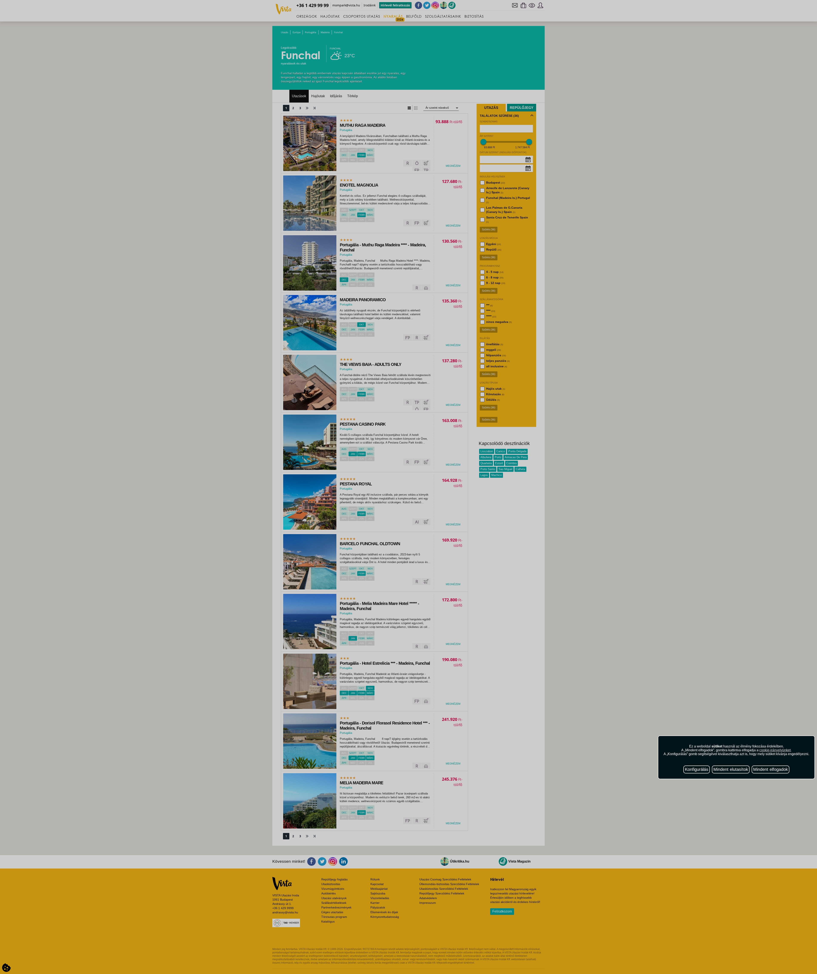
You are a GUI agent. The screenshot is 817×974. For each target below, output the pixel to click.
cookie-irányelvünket (775, 750)
